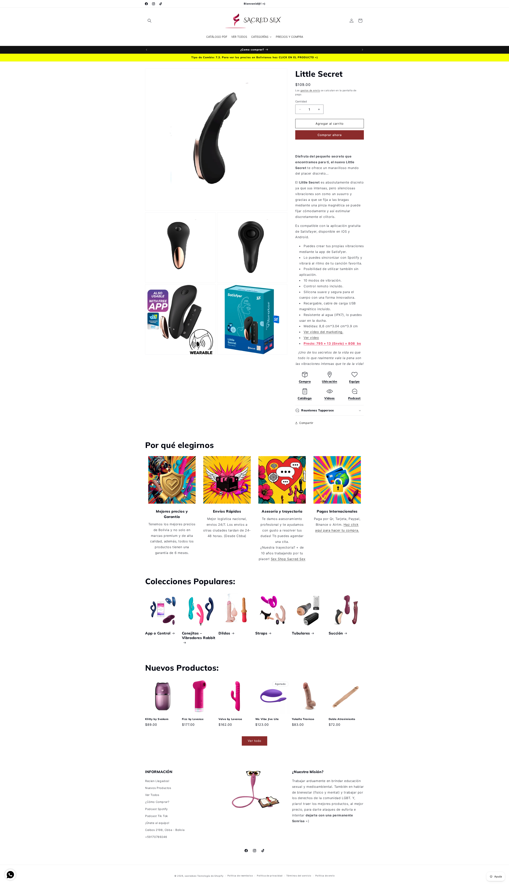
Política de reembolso (240, 875)
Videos (329, 398)
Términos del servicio (298, 875)
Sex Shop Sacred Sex (288, 559)
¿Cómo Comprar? (157, 801)
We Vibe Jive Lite (267, 719)
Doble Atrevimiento (342, 719)
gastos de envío (310, 90)
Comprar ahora (330, 135)
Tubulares (301, 633)
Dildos (224, 633)
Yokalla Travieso (303, 719)
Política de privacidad (269, 875)
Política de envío (325, 875)
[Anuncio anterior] (146, 49)
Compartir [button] (306, 423)
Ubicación (329, 381)
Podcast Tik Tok (156, 816)
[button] (149, 20)
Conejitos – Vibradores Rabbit (198, 635)
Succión (336, 633)
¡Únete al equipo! (157, 823)
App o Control (158, 633)
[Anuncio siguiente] (362, 49)
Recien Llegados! (157, 781)
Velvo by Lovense (230, 719)
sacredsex (190, 875)
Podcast (354, 398)
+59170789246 (156, 836)
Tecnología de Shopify (210, 875)
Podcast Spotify (156, 809)
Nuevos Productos (158, 788)
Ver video (311, 338)
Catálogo (305, 398)
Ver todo (254, 741)
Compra (305, 381)
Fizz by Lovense (193, 719)
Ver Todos (152, 795)
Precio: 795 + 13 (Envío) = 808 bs (332, 343)
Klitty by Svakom (157, 719)
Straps (261, 633)
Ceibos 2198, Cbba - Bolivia (165, 830)
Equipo (354, 381)
